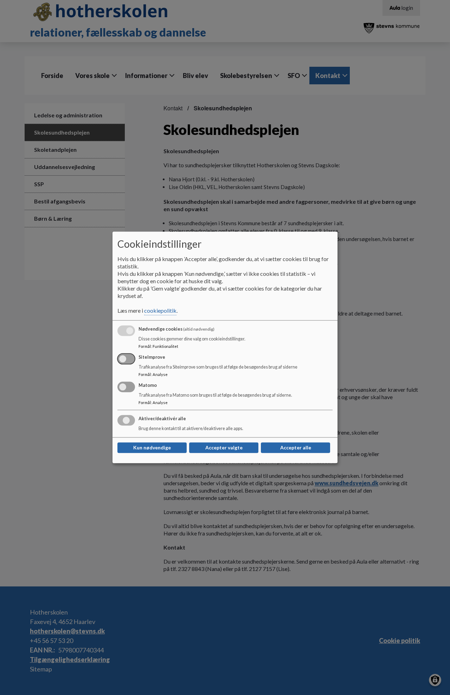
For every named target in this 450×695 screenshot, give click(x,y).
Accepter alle (295, 448)
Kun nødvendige (152, 448)
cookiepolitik (160, 310)
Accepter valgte (224, 448)
